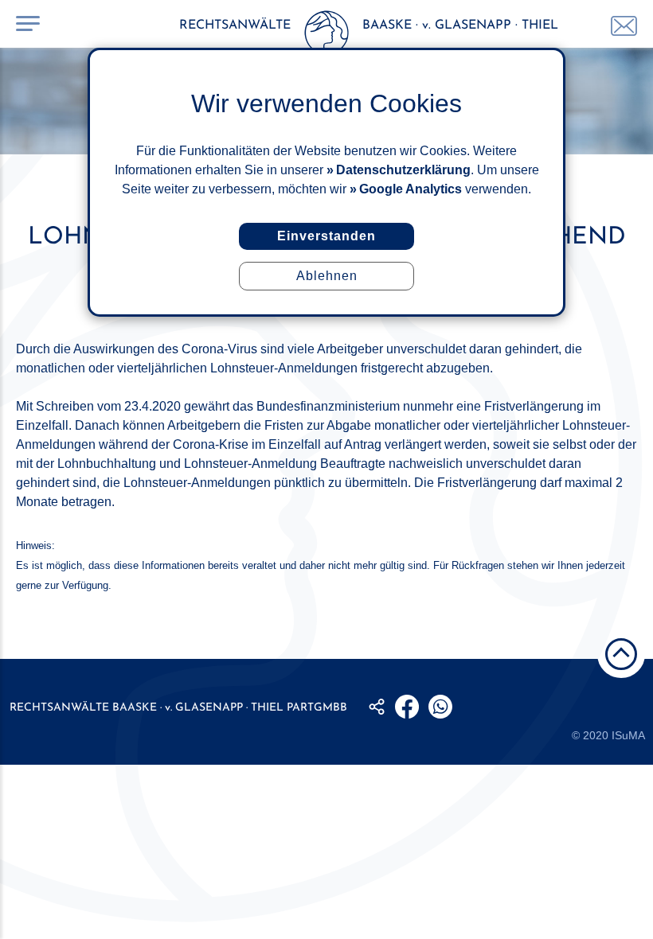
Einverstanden (326, 236)
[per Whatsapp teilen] (440, 707)
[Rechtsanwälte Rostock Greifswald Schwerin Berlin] (326, 36)
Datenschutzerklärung (403, 170)
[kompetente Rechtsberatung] (624, 26)
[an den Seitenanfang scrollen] (621, 654)
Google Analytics (410, 189)
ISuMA (628, 735)
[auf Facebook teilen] (407, 707)
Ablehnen (327, 275)
